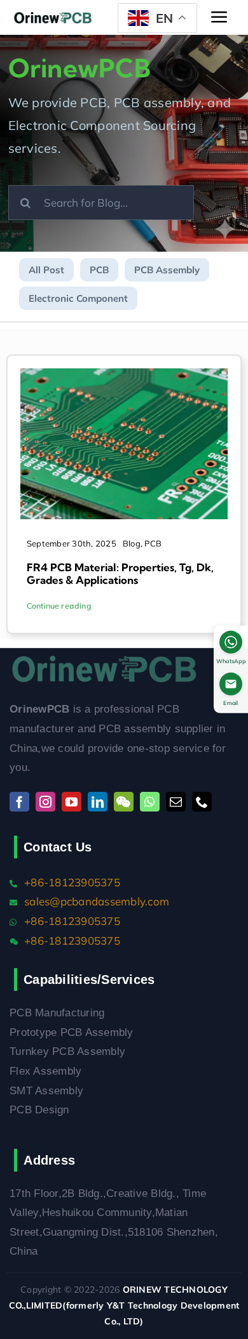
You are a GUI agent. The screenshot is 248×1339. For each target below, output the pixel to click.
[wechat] (124, 802)
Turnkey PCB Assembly (67, 1051)
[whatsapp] (150, 802)
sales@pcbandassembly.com (96, 901)
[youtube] (71, 802)
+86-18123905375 (72, 882)
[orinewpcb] (53, 17)
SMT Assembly (46, 1091)
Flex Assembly (45, 1071)
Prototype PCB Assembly (72, 1032)
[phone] (202, 802)
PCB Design (39, 1110)
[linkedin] (97, 802)
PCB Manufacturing (57, 1013)
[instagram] (45, 802)
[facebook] (19, 802)
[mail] (176, 802)
